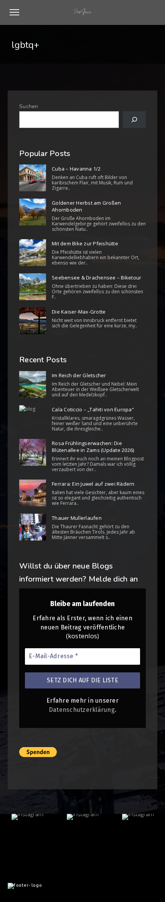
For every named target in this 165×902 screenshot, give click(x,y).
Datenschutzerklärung (82, 709)
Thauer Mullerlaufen (77, 517)
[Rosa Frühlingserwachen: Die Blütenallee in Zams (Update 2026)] (32, 452)
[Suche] (134, 119)
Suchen (28, 106)
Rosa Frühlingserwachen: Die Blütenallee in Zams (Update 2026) (93, 446)
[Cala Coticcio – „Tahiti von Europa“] (32, 409)
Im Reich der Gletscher (79, 375)
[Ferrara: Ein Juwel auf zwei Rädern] (32, 493)
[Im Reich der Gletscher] (32, 384)
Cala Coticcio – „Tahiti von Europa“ (93, 409)
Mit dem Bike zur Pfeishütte (85, 243)
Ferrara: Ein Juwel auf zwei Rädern (93, 483)
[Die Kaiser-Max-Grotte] (32, 320)
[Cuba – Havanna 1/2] (32, 177)
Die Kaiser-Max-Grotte (79, 311)
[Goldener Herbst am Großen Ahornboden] (32, 212)
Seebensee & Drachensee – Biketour (96, 277)
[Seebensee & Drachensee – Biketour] (32, 286)
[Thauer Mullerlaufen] (32, 527)
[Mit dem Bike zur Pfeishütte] (32, 252)
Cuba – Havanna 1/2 (76, 168)
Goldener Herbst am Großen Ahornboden (86, 206)
